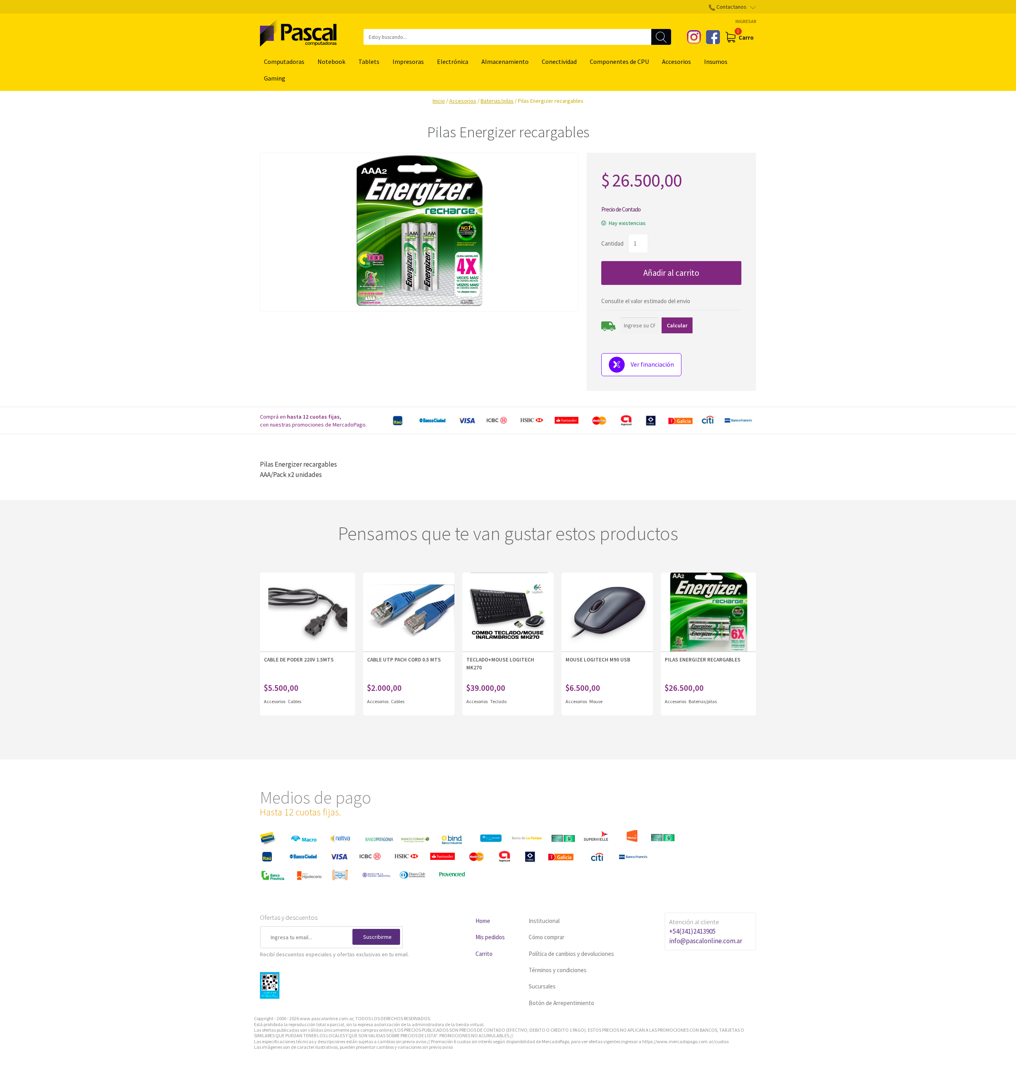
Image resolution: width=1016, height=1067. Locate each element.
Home (482, 921)
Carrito (484, 953)
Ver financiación (652, 364)
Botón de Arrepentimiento (561, 1003)
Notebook (331, 61)
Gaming (274, 78)
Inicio (439, 100)
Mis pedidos (490, 937)
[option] (571, 420)
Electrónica (452, 61)
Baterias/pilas (497, 100)
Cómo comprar (546, 937)
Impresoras (408, 61)
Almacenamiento (505, 61)
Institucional (544, 921)
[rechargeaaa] (419, 232)
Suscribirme (377, 936)
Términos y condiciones (558, 970)
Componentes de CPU (619, 61)
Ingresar (745, 21)
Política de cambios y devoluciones (571, 953)
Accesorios (676, 61)
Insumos (715, 61)
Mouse (595, 701)
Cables (294, 701)
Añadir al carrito (671, 272)
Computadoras (284, 61)
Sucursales (542, 986)
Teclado (498, 701)
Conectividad (559, 61)
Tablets (368, 61)
